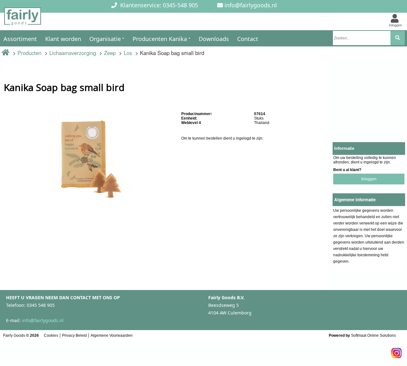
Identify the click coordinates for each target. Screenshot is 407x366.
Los (128, 53)
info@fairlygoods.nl (250, 5)
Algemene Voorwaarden (112, 335)
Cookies (51, 335)
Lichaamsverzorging (72, 53)
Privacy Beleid (74, 335)
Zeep (110, 53)
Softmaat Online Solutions (373, 335)
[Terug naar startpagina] (22, 18)
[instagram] (396, 351)
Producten (29, 53)
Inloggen (368, 179)
